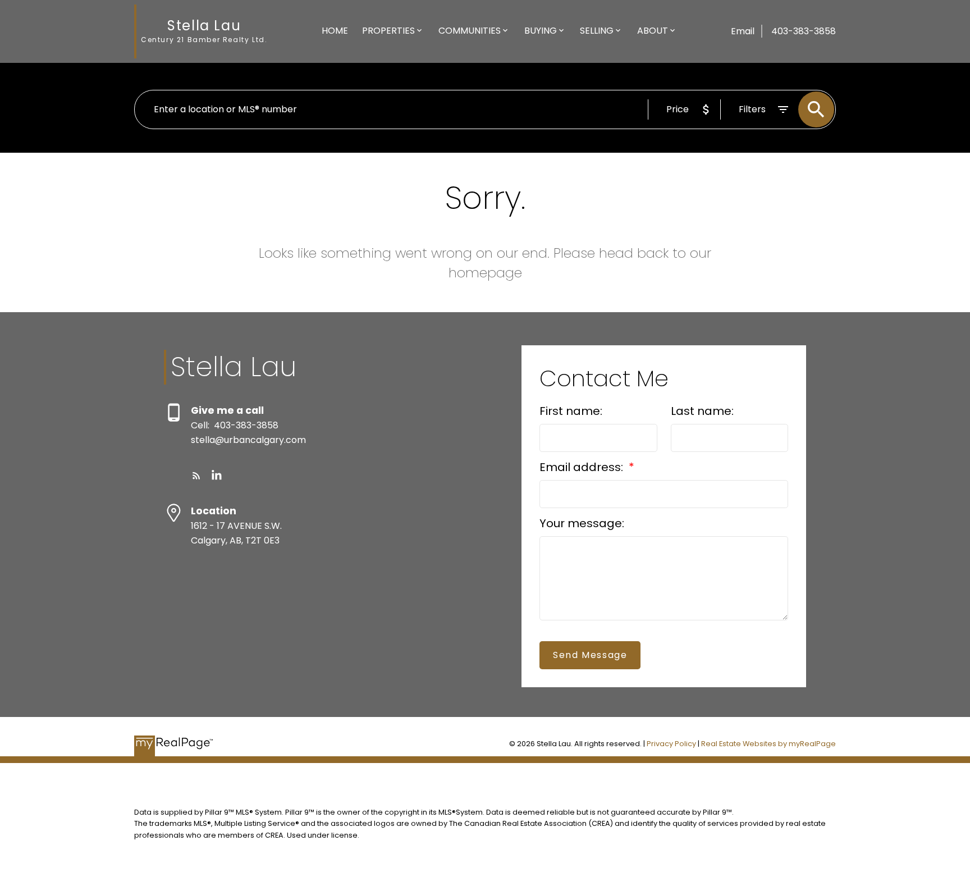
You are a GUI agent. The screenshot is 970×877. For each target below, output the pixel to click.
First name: (570, 411)
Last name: (702, 411)
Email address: (582, 467)
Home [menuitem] (335, 30)
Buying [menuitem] (540, 30)
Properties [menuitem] (388, 30)
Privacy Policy (671, 743)
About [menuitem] (652, 30)
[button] (196, 475)
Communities (469, 30)
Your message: (581, 523)
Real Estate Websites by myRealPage (768, 743)
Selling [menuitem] (597, 30)
